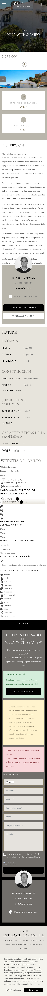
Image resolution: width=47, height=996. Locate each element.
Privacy (9, 864)
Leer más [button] (36, 984)
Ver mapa (23, 623)
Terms (14, 864)
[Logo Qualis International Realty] (23, 4)
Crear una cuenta (23, 691)
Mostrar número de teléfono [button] (25, 296)
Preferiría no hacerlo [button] (13, 990)
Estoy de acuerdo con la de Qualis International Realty (23, 856)
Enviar (23, 870)
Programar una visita (23, 316)
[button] (42, 4)
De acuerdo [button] (33, 990)
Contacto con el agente (24, 307)
